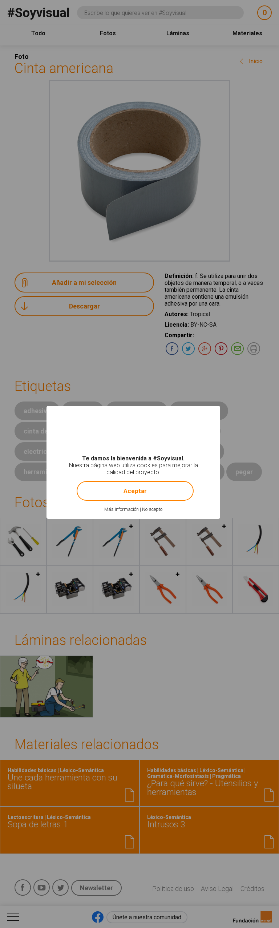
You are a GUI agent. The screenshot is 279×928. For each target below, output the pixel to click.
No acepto (152, 509)
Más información (121, 509)
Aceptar (135, 491)
